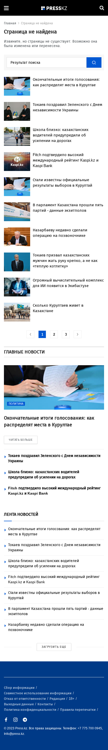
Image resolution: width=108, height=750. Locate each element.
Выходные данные (19, 704)
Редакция (58, 699)
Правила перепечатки (78, 710)
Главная (10, 23)
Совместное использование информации (38, 693)
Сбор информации (19, 688)
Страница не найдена (37, 23)
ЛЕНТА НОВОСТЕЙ (21, 514)
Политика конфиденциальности (30, 710)
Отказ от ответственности (25, 699)
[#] (54, 8)
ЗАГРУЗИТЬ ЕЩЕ (54, 647)
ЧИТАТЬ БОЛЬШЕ (21, 440)
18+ (72, 699)
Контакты (45, 704)
